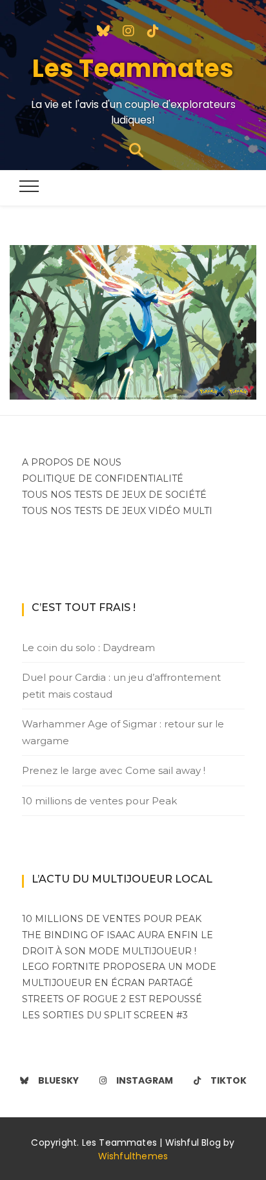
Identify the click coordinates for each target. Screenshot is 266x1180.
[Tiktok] (153, 30)
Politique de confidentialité (102, 478)
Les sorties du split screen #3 (105, 1015)
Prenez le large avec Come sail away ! (113, 770)
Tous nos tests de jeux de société (114, 494)
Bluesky (58, 1080)
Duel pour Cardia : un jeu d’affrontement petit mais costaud (121, 685)
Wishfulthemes (133, 1156)
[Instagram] (128, 30)
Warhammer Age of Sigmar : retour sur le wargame (123, 732)
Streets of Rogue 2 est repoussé (112, 999)
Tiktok (228, 1080)
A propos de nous (71, 462)
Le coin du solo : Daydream (88, 647)
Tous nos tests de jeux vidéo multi (117, 511)
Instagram (144, 1080)
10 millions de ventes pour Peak (99, 801)
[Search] (136, 149)
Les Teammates (133, 68)
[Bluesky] (103, 30)
